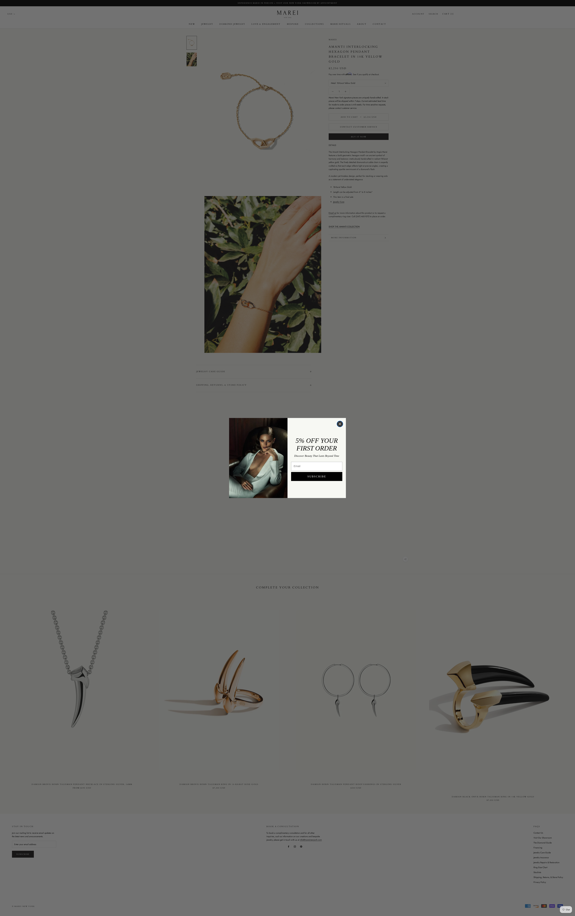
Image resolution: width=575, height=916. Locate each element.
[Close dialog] (340, 424)
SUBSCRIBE (316, 476)
